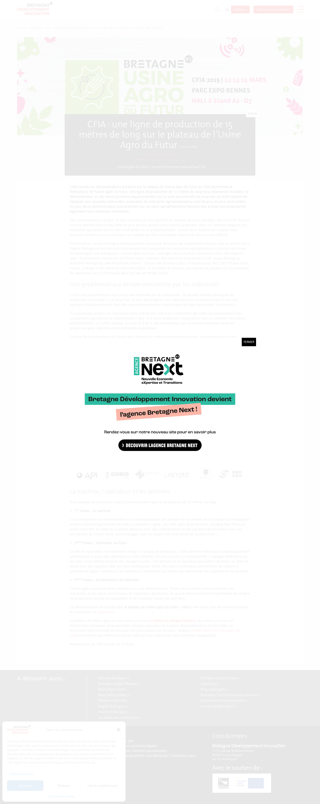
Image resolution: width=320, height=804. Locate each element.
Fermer (249, 342)
